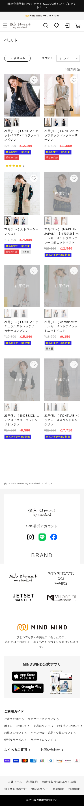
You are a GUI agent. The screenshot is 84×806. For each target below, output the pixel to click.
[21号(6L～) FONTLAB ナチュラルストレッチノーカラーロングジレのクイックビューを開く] (34, 271)
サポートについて (42, 739)
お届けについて (14, 732)
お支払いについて (68, 725)
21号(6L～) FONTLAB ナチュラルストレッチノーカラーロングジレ (21, 326)
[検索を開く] (45, 25)
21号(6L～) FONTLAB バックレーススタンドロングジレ (61, 420)
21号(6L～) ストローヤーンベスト (21, 231)
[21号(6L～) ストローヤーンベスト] (22, 193)
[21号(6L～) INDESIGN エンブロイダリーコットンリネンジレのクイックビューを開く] (34, 364)
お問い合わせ (50, 749)
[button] (5, 25)
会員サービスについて (42, 719)
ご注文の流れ (12, 719)
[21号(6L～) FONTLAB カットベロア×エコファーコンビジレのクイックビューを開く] (34, 80)
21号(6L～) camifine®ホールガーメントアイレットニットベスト (61, 326)
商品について (42, 725)
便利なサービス (14, 739)
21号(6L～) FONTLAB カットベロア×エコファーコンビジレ (22, 135)
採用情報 (74, 789)
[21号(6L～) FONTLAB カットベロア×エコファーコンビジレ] (22, 95)
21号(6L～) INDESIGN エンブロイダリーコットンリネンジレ (21, 420)
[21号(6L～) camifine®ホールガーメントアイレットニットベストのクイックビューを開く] (74, 271)
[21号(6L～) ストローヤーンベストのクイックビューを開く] (34, 178)
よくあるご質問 (15, 749)
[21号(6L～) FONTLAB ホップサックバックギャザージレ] (62, 95)
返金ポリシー (39, 789)
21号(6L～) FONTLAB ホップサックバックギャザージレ (61, 135)
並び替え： (48, 58)
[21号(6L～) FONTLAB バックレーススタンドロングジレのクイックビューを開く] (74, 364)
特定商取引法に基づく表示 (59, 781)
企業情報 (58, 789)
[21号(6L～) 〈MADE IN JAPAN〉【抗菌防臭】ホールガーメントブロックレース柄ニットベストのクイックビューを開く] (74, 178)
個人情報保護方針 (15, 789)
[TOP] (5, 484)
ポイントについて (15, 725)
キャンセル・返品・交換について (52, 732)
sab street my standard (25, 483)
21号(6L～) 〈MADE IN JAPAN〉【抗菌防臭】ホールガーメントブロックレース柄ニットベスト (61, 236)
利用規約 (32, 781)
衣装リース (15, 781)
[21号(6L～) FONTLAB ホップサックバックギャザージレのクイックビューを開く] (74, 80)
